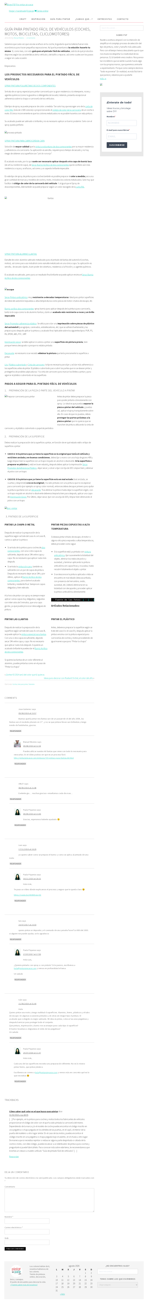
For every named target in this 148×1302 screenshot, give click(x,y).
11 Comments (30, 38)
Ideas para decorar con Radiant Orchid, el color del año (68, 678)
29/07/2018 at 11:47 (32, 1053)
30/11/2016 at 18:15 (32, 878)
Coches (14, 684)
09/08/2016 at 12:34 (32, 746)
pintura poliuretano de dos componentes (53, 146)
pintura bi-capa (25, 566)
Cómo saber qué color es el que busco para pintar (33, 1111)
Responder (15, 731)
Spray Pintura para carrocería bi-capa (25, 140)
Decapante (9, 353)
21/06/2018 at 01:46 (27, 1003)
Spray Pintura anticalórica (16, 297)
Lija (6, 364)
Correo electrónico (14, 1227)
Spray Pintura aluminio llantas (21, 253)
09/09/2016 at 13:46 (32, 814)
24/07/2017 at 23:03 (27, 924)
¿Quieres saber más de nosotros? (24, 1284)
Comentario (10, 1186)
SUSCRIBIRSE (117, 145)
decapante (36, 490)
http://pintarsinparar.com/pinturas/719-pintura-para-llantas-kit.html (44, 758)
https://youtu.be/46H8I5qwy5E (27, 895)
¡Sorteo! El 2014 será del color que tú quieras (25, 674)
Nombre (9, 1216)
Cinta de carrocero (36, 364)
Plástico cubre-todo (17, 364)
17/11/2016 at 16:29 (27, 849)
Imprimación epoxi (13, 342)
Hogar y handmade (17, 11)
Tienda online (42, 11)
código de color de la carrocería (66, 110)
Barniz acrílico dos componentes (19, 308)
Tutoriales (31, 684)
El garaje (30, 11)
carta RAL (80, 186)
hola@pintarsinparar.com (25, 968)
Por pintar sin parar (24, 4)
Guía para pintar (23, 684)
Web (7, 1238)
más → (103, 78)
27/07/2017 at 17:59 (32, 954)
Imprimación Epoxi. (18, 496)
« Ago (62, 1294)
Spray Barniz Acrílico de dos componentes (50, 165)
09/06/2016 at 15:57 (27, 713)
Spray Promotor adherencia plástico (21, 323)
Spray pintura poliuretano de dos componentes (30, 85)
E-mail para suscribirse (118, 130)
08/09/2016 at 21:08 (27, 787)
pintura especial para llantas (33, 634)
